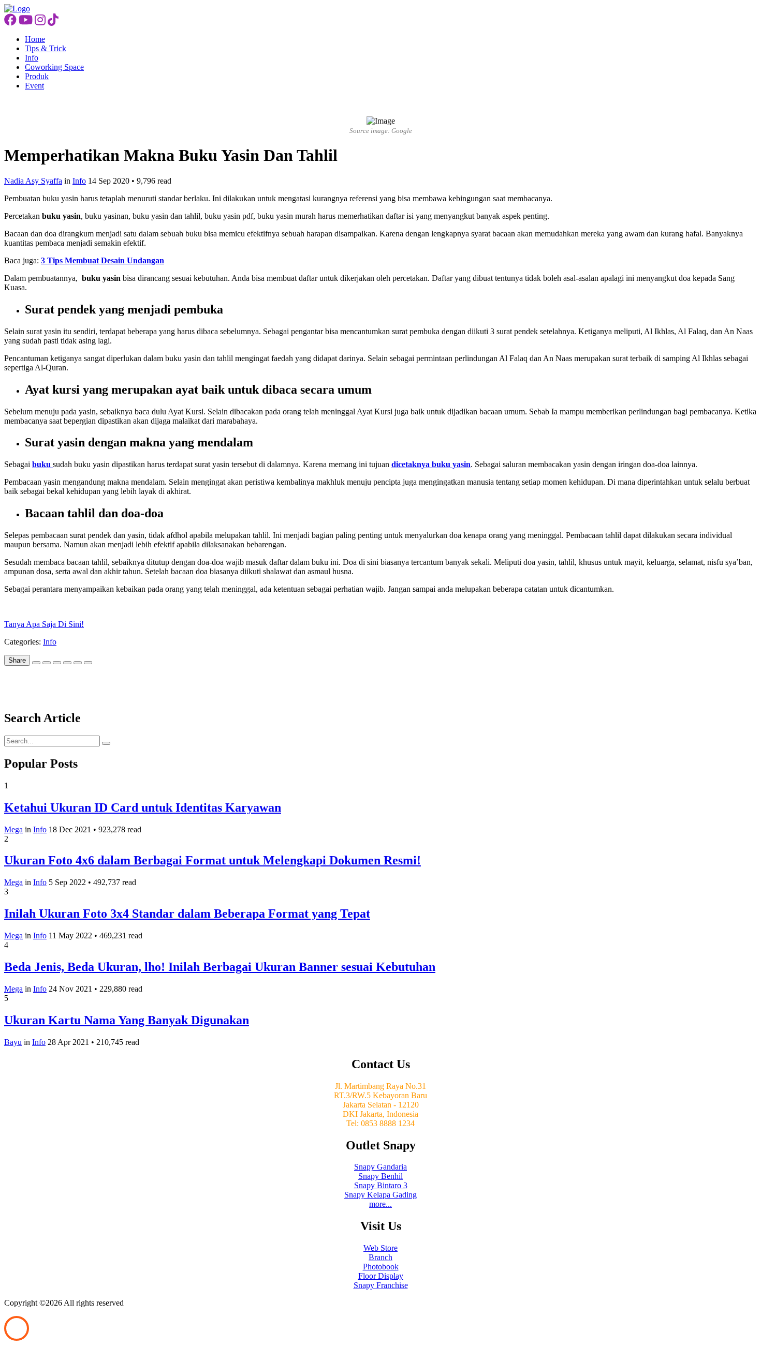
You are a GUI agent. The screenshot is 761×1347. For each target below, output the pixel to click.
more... (380, 1204)
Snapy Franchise (381, 1285)
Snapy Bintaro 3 (380, 1185)
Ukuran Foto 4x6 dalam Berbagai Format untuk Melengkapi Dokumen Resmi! (212, 860)
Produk (37, 76)
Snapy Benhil (380, 1176)
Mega (13, 829)
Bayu (13, 1042)
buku (42, 464)
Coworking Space (54, 67)
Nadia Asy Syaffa (33, 180)
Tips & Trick (45, 48)
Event (34, 85)
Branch (380, 1257)
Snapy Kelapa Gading (380, 1194)
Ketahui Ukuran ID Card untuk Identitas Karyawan (142, 807)
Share (17, 660)
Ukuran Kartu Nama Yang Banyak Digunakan (126, 1020)
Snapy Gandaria (380, 1166)
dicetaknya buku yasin (431, 464)
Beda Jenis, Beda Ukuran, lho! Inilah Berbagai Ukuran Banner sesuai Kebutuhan (219, 967)
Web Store (380, 1248)
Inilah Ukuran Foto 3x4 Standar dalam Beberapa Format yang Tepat (187, 913)
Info (31, 57)
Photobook (381, 1266)
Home (35, 39)
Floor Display (380, 1275)
